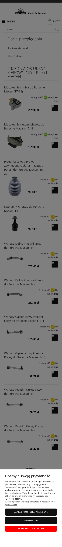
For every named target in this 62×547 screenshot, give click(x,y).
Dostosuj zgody (31, 520)
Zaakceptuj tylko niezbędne (31, 512)
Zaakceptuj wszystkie (31, 528)
